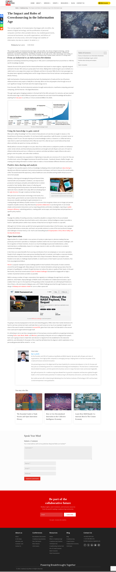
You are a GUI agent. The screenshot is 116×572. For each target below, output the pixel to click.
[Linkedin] (1, 22)
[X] (1, 19)
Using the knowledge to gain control (87, 58)
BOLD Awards (36, 543)
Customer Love (19, 543)
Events (55, 3)
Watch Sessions (53, 551)
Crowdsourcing (24, 8)
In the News (18, 539)
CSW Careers (35, 546)
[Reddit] (1, 28)
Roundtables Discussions (39, 536)
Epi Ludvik (21, 45)
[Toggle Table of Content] (104, 53)
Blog (73, 3)
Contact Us (80, 3)
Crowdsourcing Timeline (55, 541)
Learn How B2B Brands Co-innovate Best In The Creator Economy (85, 416)
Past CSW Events (36, 541)
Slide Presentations (54, 553)
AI (78, 62)
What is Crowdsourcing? (55, 539)
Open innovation (82, 65)
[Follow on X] (88, 545)
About (38, 3)
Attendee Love (19, 541)
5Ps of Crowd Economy (55, 548)
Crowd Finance (70, 541)
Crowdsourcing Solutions (39, 539)
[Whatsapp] (1, 25)
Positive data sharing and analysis (87, 60)
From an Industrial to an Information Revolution (91, 55)
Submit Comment (32, 479)
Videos (51, 536)
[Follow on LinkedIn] (92, 545)
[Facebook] (1, 16)
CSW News (69, 546)
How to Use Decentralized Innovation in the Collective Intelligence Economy (56, 416)
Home (32, 3)
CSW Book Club (53, 543)
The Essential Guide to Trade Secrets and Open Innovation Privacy (27, 416)
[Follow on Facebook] (85, 545)
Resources (64, 3)
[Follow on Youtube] (95, 545)
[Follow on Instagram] (98, 545)
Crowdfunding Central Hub (56, 546)
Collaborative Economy (73, 543)
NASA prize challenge (36, 318)
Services (47, 3)
